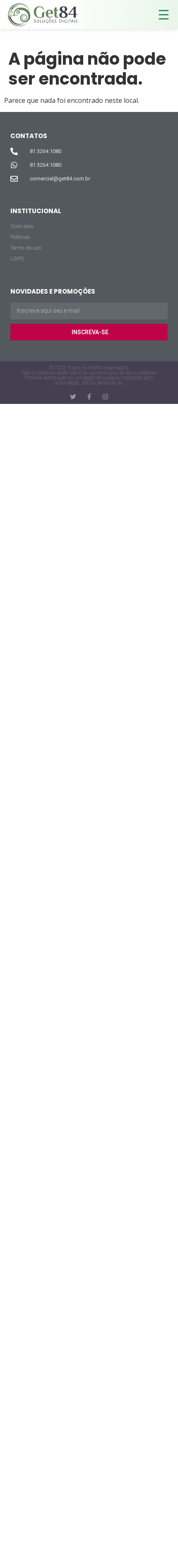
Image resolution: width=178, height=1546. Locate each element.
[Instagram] (105, 397)
